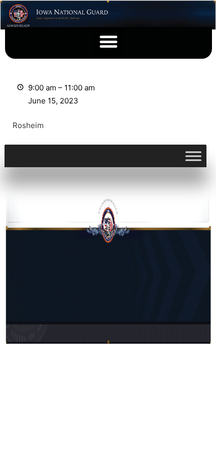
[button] (108, 41)
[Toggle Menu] (193, 156)
